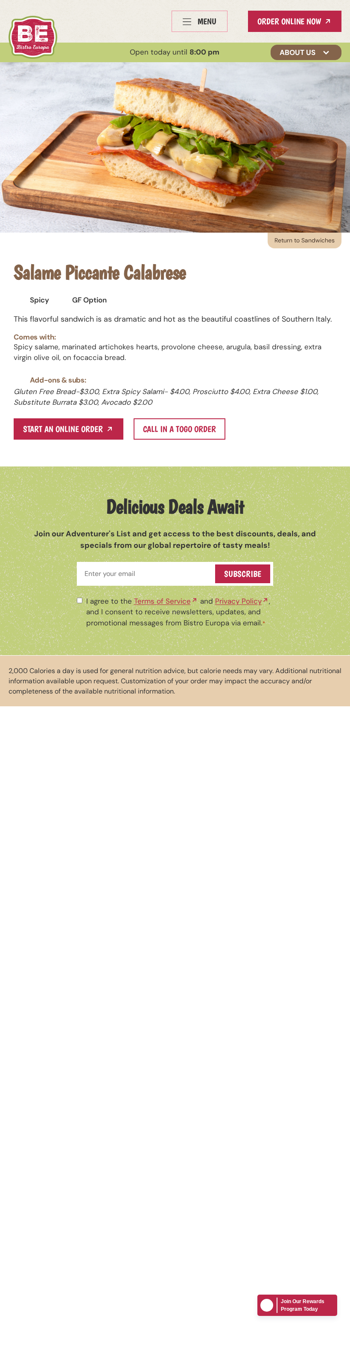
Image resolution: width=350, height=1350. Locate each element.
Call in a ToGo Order (179, 429)
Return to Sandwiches (304, 240)
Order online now (289, 21)
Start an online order (63, 429)
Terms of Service (162, 601)
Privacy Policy (238, 601)
